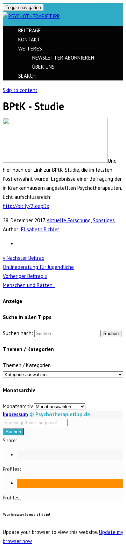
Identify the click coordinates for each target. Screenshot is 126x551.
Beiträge (29, 30)
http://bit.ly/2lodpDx (26, 206)
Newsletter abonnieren (63, 57)
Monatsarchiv (18, 406)
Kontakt (29, 39)
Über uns (43, 66)
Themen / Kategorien (27, 365)
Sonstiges (104, 220)
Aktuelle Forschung (69, 220)
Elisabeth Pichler (40, 229)
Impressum (15, 414)
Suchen (13, 431)
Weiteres (30, 48)
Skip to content (20, 90)
